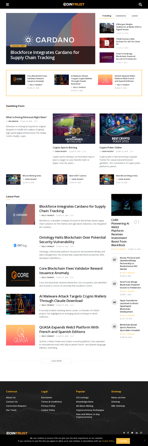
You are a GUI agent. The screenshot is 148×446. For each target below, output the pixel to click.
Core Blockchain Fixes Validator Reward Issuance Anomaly (37, 78)
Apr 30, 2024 (127, 337)
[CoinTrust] (17, 433)
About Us (11, 397)
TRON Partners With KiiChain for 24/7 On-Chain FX (128, 41)
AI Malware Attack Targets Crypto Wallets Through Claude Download (81, 80)
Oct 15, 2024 (127, 319)
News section (118, 397)
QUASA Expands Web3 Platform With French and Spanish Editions (125, 78)
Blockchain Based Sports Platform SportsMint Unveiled (130, 327)
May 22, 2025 (123, 151)
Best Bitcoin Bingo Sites (127, 175)
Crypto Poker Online (111, 147)
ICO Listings (82, 397)
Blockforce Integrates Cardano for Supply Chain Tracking (44, 54)
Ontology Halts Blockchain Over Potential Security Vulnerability (72, 239)
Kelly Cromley (36, 85)
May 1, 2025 (126, 294)
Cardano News (18, 46)
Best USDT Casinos (77, 175)
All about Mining (84, 405)
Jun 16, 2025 (76, 182)
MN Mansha (13, 121)
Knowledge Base (84, 401)
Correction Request (16, 405)
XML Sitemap (118, 405)
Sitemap (115, 401)
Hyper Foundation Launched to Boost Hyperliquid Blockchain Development (129, 306)
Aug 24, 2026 (27, 121)
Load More (56, 361)
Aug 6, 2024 (126, 276)
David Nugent (61, 151)
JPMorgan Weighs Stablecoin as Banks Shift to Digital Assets (128, 27)
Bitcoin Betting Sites (32, 175)
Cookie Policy (48, 410)
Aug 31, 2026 (34, 88)
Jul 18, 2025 (122, 182)
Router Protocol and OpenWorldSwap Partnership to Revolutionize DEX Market (130, 263)
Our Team (11, 410)
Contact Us (12, 401)
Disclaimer (46, 397)
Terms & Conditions (51, 401)
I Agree (123, 441)
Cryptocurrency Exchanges (90, 410)
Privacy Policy (48, 405)
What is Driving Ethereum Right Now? (26, 117)
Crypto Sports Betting (65, 147)
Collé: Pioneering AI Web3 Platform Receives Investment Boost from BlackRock (120, 232)
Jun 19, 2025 (76, 151)
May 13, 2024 (135, 249)
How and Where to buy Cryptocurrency (88, 415)
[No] (144, 440)
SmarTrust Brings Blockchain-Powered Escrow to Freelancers (126, 56)
